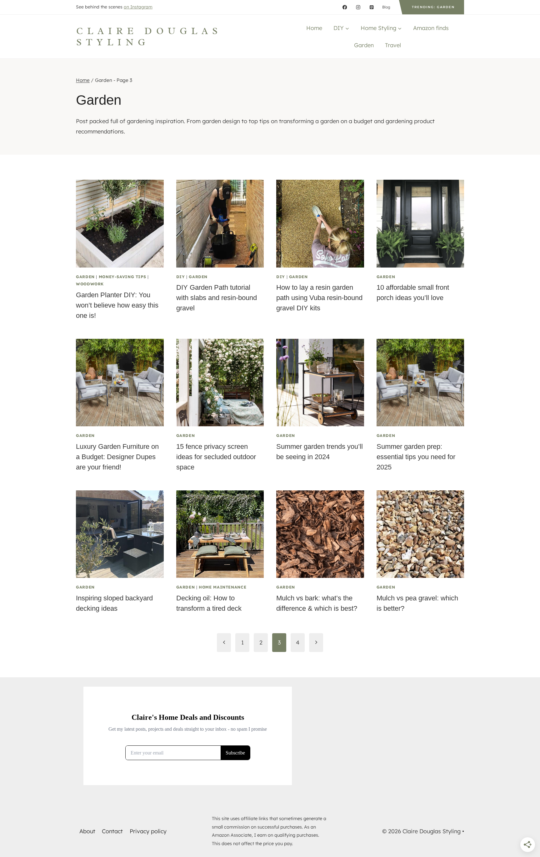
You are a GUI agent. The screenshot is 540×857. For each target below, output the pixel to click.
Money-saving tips (122, 276)
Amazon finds (431, 28)
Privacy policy (148, 831)
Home (314, 28)
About (87, 831)
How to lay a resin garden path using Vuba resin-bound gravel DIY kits (319, 297)
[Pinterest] (371, 7)
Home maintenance (222, 586)
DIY (180, 276)
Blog (386, 7)
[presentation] (120, 224)
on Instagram (138, 7)
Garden (364, 45)
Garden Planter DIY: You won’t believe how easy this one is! (117, 305)
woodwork (90, 283)
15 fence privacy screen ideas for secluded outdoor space (216, 457)
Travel (393, 45)
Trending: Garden (433, 7)
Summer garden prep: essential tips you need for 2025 (416, 457)
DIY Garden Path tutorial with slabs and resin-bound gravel (216, 297)
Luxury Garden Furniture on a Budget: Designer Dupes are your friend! (117, 457)
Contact (112, 831)
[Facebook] (344, 7)
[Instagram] (358, 7)
